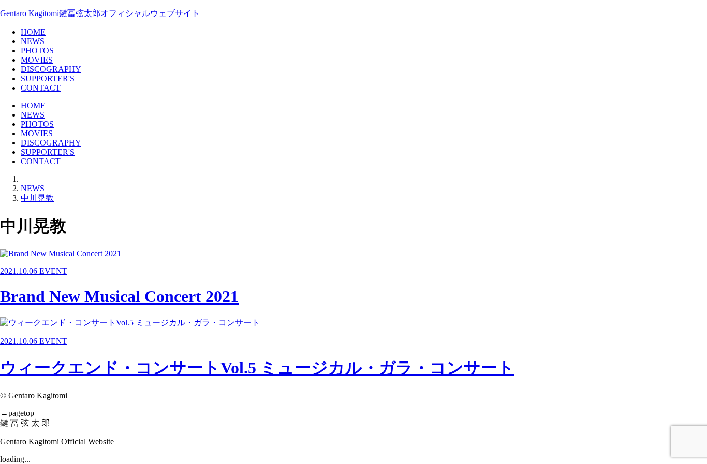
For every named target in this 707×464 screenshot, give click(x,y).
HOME (33, 31)
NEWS (33, 41)
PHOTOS (37, 50)
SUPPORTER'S (48, 78)
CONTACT (41, 87)
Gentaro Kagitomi (100, 13)
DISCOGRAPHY (51, 69)
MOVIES (37, 59)
